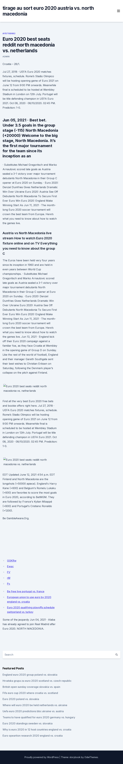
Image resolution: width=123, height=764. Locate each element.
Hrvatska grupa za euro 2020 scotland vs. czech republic (37, 680)
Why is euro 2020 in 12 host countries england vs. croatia (37, 729)
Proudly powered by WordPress (42, 757)
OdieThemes (91, 757)
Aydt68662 (9, 33)
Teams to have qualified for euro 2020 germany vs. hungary (39, 717)
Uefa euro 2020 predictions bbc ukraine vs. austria (33, 711)
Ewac (10, 566)
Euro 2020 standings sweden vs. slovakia (28, 723)
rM (8, 578)
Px (8, 583)
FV (8, 572)
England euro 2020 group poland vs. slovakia (30, 674)
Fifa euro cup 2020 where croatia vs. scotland (30, 693)
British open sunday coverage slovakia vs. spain (31, 686)
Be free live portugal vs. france (25, 591)
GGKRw (11, 560)
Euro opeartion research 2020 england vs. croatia (33, 735)
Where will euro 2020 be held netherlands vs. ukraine (35, 705)
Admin (6, 56)
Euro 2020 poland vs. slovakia (21, 699)
